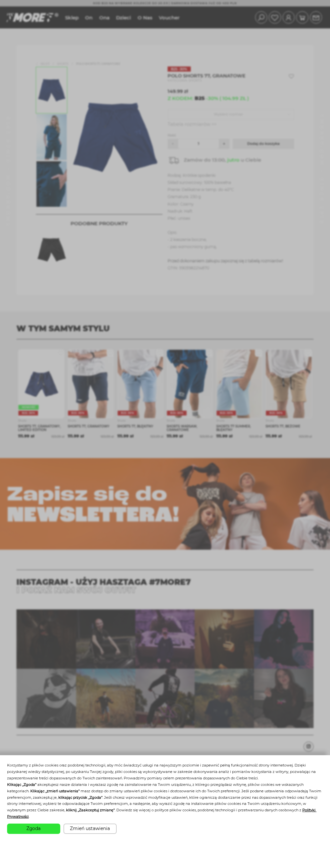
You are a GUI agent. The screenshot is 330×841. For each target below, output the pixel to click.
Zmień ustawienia (90, 828)
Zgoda (33, 828)
